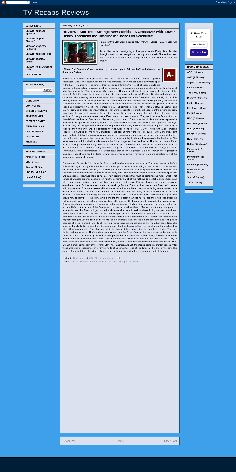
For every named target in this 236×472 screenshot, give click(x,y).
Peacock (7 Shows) (197, 164)
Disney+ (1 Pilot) (35, 167)
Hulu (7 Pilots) (33, 177)
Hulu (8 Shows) (195, 128)
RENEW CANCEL (35, 116)
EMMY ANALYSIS (35, 126)
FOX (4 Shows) (195, 103)
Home (120, 441)
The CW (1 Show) (196, 92)
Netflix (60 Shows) (197, 144)
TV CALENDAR (34, 74)
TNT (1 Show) (194, 182)
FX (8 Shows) (194, 113)
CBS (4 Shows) (195, 87)
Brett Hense (79, 258)
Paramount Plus (98, 261)
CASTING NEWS (34, 131)
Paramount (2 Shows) (194, 150)
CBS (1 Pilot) (32, 162)
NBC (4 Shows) (195, 139)
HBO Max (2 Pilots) (36, 172)
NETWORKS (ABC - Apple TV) (36, 32)
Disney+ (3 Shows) (197, 98)
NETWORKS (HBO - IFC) (39, 54)
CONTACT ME (33, 106)
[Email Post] (118, 258)
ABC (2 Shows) (195, 72)
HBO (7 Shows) (195, 118)
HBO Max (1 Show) (197, 123)
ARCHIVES (31, 141)
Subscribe (199, 52)
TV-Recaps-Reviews (56, 12)
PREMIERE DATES (35, 121)
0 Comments (106, 258)
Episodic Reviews (79, 261)
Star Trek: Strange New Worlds (124, 261)
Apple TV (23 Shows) (198, 82)
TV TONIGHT (32, 136)
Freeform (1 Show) (197, 108)
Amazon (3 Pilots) (35, 156)
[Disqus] (119, 308)
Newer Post (69, 441)
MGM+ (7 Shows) (196, 133)
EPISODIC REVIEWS (36, 111)
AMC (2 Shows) (195, 77)
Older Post (170, 441)
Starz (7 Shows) (195, 177)
